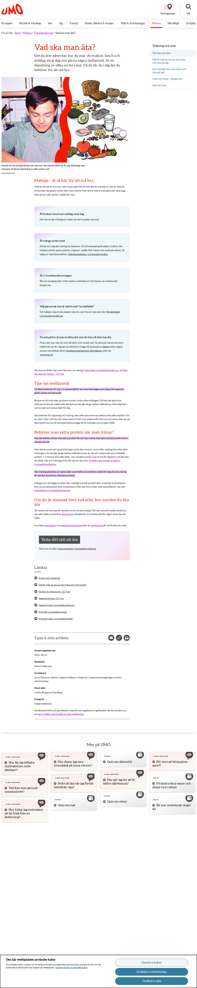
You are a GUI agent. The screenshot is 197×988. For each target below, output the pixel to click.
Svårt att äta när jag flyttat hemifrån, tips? (73, 785)
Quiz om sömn (117, 801)
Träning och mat (43, 33)
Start (18, 33)
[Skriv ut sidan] (127, 638)
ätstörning (67, 514)
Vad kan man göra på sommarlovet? (21, 789)
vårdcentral (46, 355)
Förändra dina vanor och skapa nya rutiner (171, 785)
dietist (106, 347)
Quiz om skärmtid (119, 761)
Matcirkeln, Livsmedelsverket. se (101, 370)
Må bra (27, 33)
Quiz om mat (66, 805)
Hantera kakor (151, 962)
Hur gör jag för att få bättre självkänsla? (119, 781)
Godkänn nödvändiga (152, 971)
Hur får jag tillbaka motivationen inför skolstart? (19, 766)
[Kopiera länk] (119, 638)
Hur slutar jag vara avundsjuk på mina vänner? (73, 763)
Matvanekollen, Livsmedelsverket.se (77, 548)
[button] (188, 9)
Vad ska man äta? (65, 33)
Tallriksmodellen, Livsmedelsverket (88, 254)
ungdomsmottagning (77, 351)
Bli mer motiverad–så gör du (171, 807)
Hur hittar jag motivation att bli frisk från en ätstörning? (24, 813)
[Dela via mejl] (111, 638)
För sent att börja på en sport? (170, 763)
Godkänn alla (151, 981)
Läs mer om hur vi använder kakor (71, 968)
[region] (98, 971)
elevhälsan (96, 351)
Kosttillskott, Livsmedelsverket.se (52, 490)
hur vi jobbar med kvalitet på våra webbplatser (61, 714)
